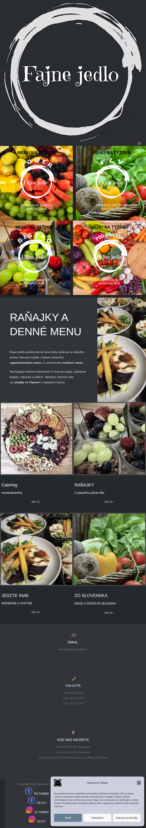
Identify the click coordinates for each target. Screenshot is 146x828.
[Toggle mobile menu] (140, 143)
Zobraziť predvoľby (127, 817)
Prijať (68, 817)
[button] (139, 783)
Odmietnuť (97, 817)
